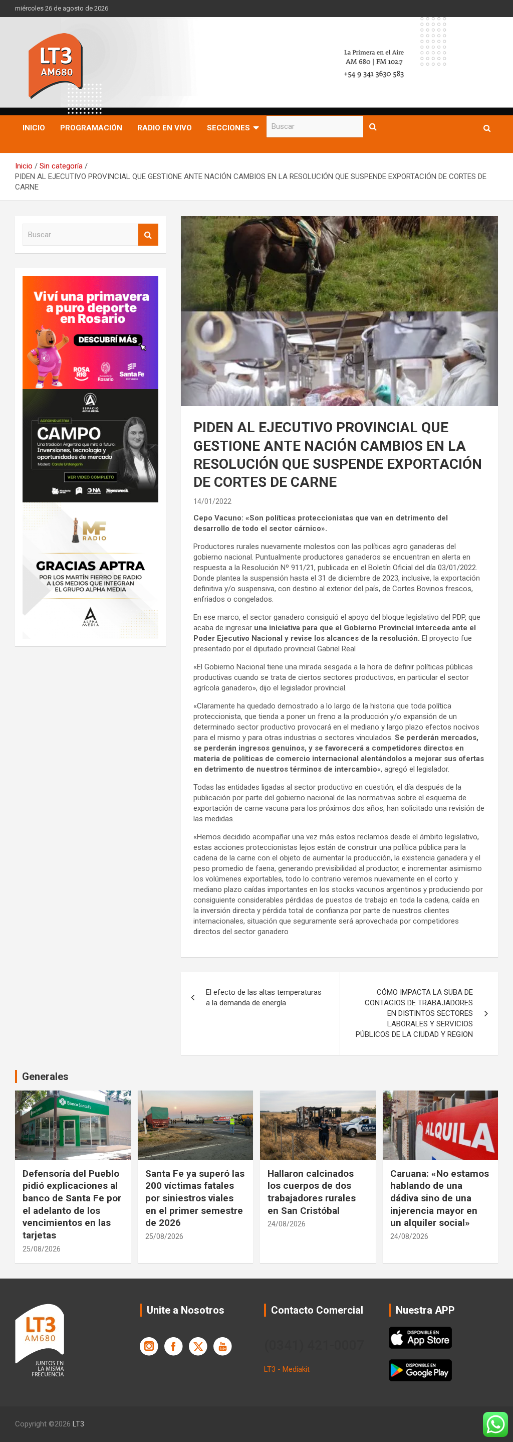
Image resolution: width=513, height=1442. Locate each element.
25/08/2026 (42, 1249)
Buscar (373, 126)
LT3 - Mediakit (287, 1369)
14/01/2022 (212, 501)
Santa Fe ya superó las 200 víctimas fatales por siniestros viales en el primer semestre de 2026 (194, 1198)
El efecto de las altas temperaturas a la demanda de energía (264, 997)
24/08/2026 (287, 1224)
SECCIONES (228, 127)
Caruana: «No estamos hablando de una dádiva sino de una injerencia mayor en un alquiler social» (439, 1198)
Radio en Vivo (164, 127)
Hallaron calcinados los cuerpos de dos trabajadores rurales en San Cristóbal (312, 1192)
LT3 (78, 1423)
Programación (91, 127)
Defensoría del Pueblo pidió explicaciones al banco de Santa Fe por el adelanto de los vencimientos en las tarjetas (72, 1204)
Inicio (34, 127)
